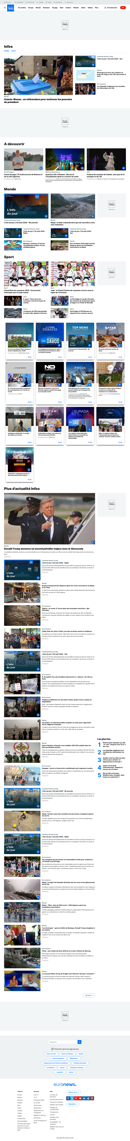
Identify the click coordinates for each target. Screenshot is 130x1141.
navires (71, 1072)
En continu (22, 8)
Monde (38, 8)
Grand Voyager (9, 172)
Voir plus (88, 995)
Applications (37, 1108)
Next (61, 8)
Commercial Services (56, 1099)
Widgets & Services (40, 1115)
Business (46, 8)
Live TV (36, 1095)
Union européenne (58, 1058)
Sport (13, 51)
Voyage (55, 8)
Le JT (35, 1097)
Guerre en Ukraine (67, 1054)
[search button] (65, 2)
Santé (83, 8)
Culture (68, 8)
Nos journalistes (22, 1121)
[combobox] (75, 2)
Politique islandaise (80, 1063)
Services (36, 1091)
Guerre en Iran (51, 1054)
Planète (76, 8)
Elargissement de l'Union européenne (56, 1063)
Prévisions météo (39, 1100)
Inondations (51, 1067)
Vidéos (90, 8)
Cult (88, 172)
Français (8, 2)
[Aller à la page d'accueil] (10, 8)
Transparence (54, 1112)
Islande (81, 1054)
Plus (51, 1091)
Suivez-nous (37, 1105)
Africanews (37, 1118)
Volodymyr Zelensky (76, 1067)
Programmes (21, 1118)
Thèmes (19, 1091)
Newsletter (72, 1104)
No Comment (101, 84)
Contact (52, 1115)
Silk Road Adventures (52, 172)
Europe (30, 8)
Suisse (62, 1067)
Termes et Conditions (56, 1102)
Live (123, 7)
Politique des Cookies (56, 1104)
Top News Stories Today (105, 56)
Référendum (74, 1058)
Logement (60, 1072)
